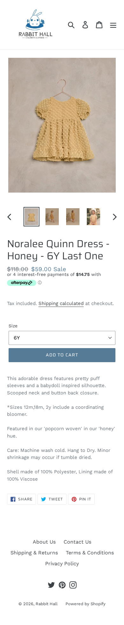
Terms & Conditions (90, 553)
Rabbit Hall (47, 603)
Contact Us (77, 542)
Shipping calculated (61, 303)
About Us (44, 542)
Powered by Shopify (85, 603)
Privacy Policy (62, 563)
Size (13, 325)
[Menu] (113, 25)
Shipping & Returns (34, 553)
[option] (31, 216)
